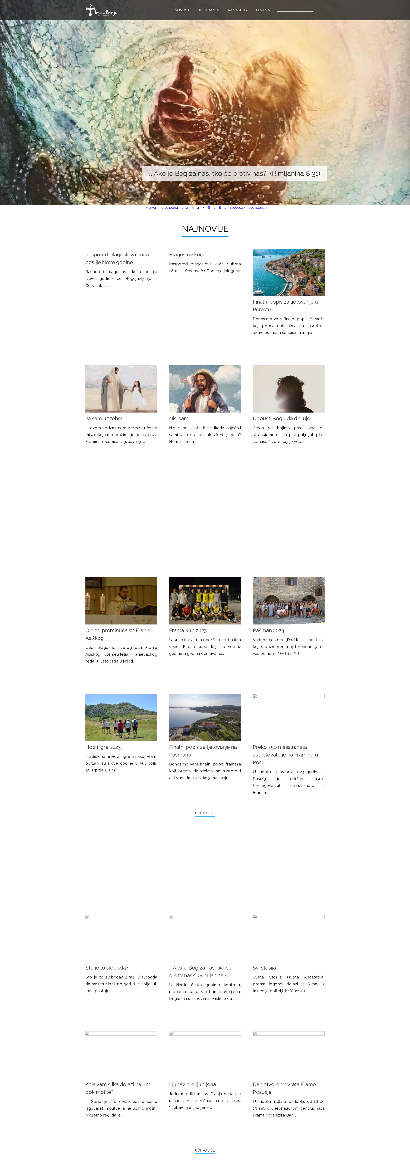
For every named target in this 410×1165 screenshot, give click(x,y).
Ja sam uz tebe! (103, 418)
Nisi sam (179, 418)
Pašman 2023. (269, 630)
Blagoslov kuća (187, 254)
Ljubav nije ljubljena (192, 1084)
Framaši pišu (237, 10)
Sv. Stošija (264, 968)
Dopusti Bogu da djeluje (281, 418)
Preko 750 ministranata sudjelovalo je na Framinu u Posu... (285, 754)
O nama (263, 10)
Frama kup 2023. (188, 630)
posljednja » (258, 208)
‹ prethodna (168, 208)
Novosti (182, 10)
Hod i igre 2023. (103, 747)
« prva (151, 208)
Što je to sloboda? (106, 968)
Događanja (208, 10)
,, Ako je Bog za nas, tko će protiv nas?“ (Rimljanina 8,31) (234, 173)
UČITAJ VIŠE (205, 813)
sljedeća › (237, 208)
